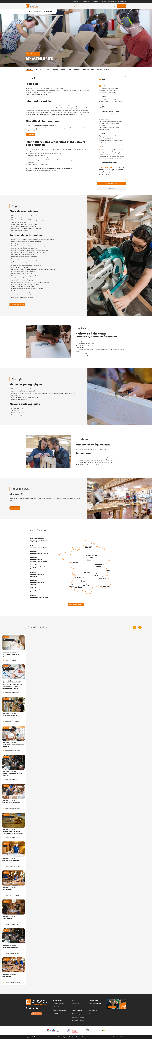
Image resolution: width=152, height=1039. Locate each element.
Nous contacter (122, 1)
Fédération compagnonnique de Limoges (37, 590)
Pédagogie (55, 69)
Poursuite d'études (74, 69)
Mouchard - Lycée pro (99, 566)
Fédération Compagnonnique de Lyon (39, 597)
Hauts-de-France (88, 547)
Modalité (63, 69)
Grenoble (102, 578)
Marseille (106, 586)
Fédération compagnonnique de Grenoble (37, 582)
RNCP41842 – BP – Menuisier (107, 167)
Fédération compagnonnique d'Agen (38, 547)
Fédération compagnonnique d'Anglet (39, 552)
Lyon (96, 576)
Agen (84, 581)
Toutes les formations (36, 11)
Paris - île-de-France (92, 556)
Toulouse (86, 586)
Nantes (75, 562)
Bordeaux (81, 577)
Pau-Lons (78, 588)
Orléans (88, 560)
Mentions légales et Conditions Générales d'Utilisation (73, 1037)
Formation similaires (103, 69)
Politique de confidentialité (118, 1037)
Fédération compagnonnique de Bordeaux (37, 574)
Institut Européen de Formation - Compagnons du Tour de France (38, 540)
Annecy (107, 571)
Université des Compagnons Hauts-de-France (38, 567)
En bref (29, 69)
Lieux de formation (88, 69)
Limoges (87, 573)
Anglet (71, 587)
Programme (37, 69)
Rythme (46, 69)
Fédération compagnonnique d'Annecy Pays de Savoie (38, 559)
